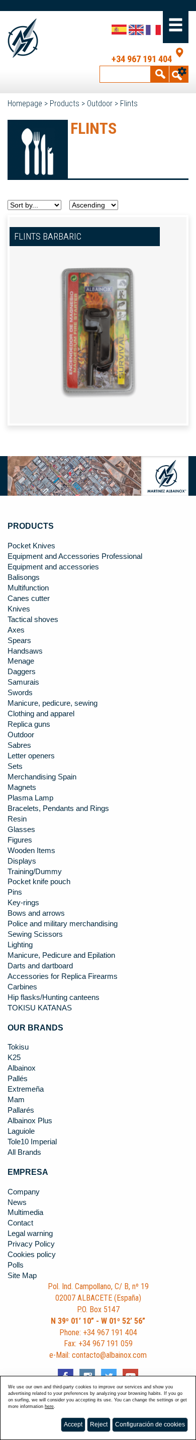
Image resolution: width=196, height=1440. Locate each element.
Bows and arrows (36, 913)
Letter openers (31, 756)
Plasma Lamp (30, 798)
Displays (22, 861)
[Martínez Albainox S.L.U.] (26, 38)
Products (64, 103)
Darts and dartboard (40, 966)
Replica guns (29, 724)
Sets (15, 766)
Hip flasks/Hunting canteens (54, 997)
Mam (16, 1100)
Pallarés (21, 1110)
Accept (73, 1424)
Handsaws (25, 651)
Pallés (18, 1079)
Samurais (23, 682)
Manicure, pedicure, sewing (52, 703)
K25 (14, 1058)
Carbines (22, 987)
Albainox (22, 1068)
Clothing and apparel (41, 714)
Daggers (22, 672)
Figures (20, 840)
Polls (16, 1265)
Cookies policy (32, 1255)
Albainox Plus (30, 1121)
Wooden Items (31, 851)
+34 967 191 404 (142, 59)
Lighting (20, 945)
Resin (17, 819)
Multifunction (28, 588)
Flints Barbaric (47, 236)
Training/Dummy (35, 872)
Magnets (22, 787)
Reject (99, 1424)
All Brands (24, 1152)
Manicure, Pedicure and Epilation (61, 955)
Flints (129, 103)
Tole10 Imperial (32, 1142)
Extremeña (26, 1089)
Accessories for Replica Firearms (63, 976)
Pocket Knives (31, 546)
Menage (21, 661)
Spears (19, 641)
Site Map (22, 1276)
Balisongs (24, 577)
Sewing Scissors (35, 934)
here (49, 1406)
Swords (20, 693)
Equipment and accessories (53, 567)
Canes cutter (29, 598)
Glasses (21, 830)
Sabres (19, 745)
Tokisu (18, 1047)
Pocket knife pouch (39, 882)
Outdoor (100, 103)
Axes (16, 630)
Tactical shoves (33, 619)
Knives (19, 609)
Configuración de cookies (150, 1424)
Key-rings (23, 903)
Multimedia (25, 1212)
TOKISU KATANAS (40, 1008)
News (17, 1202)
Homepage (25, 103)
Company (24, 1192)
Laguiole (21, 1131)
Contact (20, 1223)
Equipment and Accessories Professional (75, 556)
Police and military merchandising (63, 924)
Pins (15, 892)
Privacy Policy (31, 1244)
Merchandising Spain (42, 777)
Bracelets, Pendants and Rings (58, 808)
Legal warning (30, 1233)
